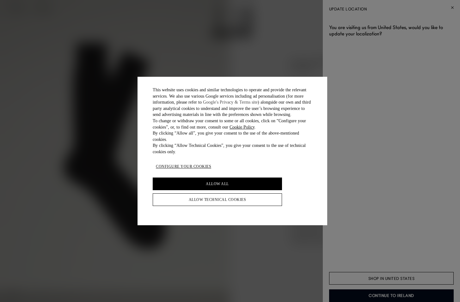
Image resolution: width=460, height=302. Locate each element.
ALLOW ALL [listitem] (217, 184)
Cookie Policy (242, 127)
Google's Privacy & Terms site (230, 102)
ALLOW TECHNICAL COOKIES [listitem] (217, 199)
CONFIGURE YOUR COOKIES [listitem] (183, 166)
